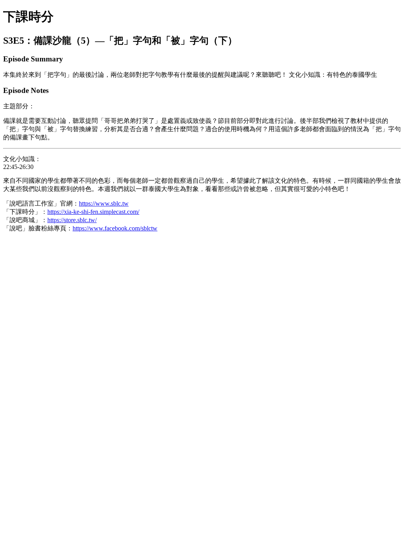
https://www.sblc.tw (104, 203)
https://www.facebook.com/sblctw (115, 228)
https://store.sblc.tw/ (72, 220)
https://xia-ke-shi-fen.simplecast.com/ (93, 211)
